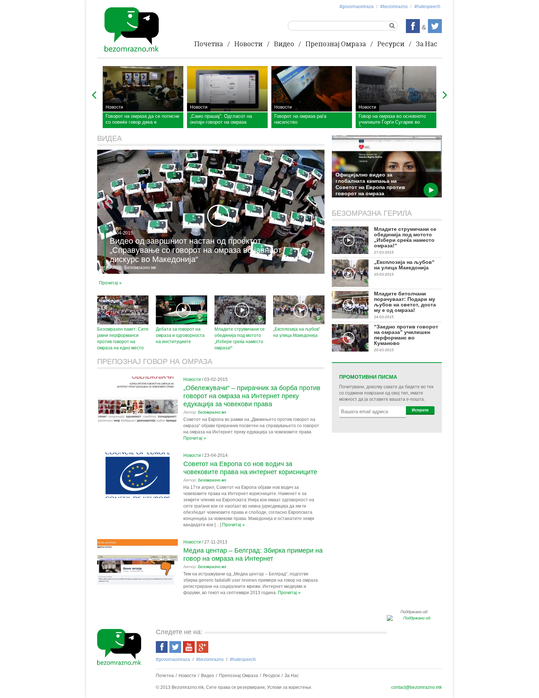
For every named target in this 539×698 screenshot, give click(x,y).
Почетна (208, 44)
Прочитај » (110, 283)
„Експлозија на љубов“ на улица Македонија (404, 264)
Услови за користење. (289, 687)
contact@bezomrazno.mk (416, 687)
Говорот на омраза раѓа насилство (300, 119)
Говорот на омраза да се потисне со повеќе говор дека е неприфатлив (142, 120)
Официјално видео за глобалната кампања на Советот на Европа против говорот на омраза (370, 184)
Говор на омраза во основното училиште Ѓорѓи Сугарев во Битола (392, 120)
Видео (284, 44)
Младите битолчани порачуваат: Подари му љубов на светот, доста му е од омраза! (405, 302)
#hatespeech (427, 6)
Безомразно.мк (140, 267)
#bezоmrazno (394, 6)
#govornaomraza (357, 6)
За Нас (426, 44)
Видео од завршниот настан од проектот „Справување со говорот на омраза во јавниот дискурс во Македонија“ (196, 250)
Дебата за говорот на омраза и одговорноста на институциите (180, 335)
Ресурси (390, 44)
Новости (248, 44)
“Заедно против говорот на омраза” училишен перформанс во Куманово (406, 335)
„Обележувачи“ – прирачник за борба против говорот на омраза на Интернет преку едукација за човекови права (251, 396)
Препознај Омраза (335, 44)
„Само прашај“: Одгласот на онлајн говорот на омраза (221, 119)
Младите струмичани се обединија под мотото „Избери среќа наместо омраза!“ (405, 237)
